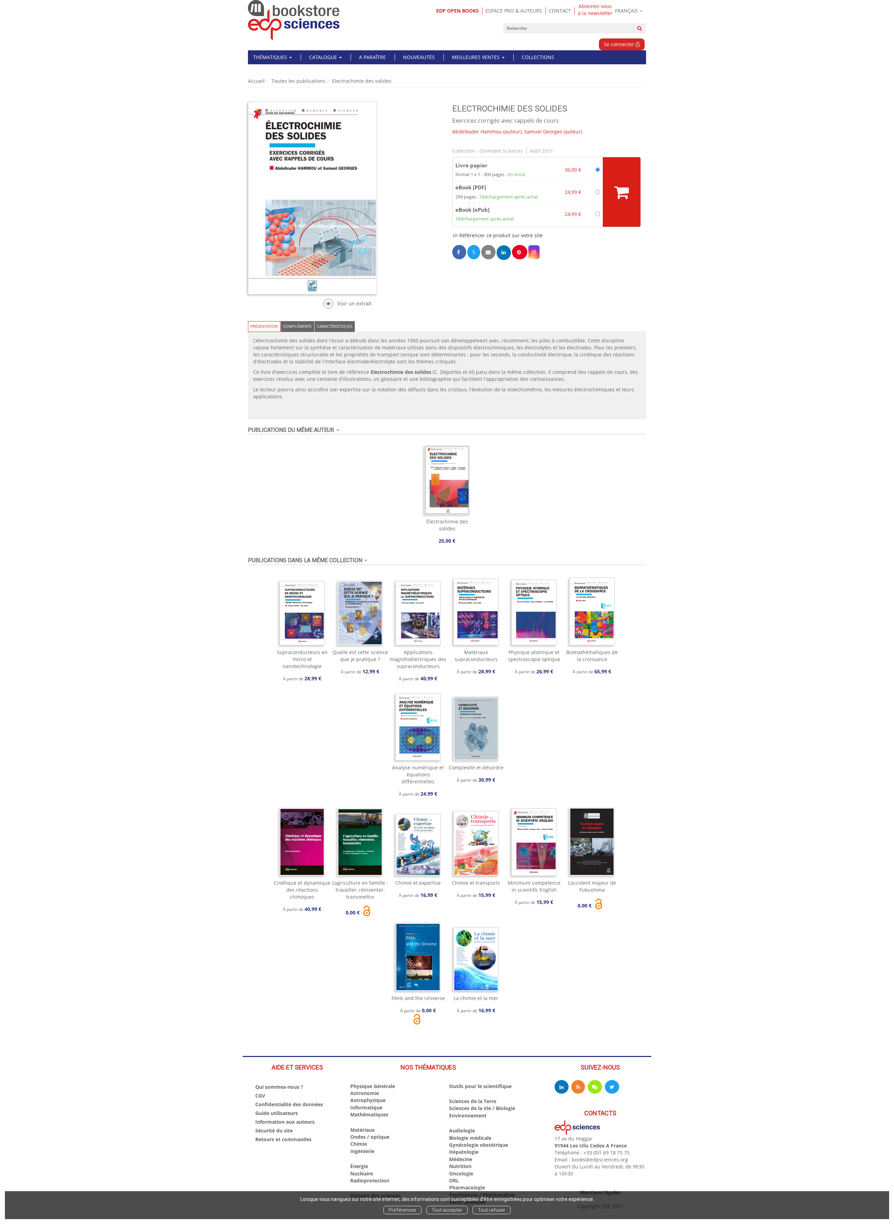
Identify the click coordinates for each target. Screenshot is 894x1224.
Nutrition (460, 1166)
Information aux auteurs (285, 1121)
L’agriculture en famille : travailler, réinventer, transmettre (360, 889)
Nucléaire (361, 1173)
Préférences (402, 1210)
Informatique (366, 1107)
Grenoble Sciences (501, 150)
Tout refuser (491, 1210)
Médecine (460, 1159)
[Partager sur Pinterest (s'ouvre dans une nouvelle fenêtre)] (519, 252)
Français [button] (626, 10)
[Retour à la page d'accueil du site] (294, 20)
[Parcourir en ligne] (347, 303)
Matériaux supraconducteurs (476, 655)
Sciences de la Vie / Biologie (482, 1108)
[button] (534, 252)
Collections (538, 57)
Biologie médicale (470, 1138)
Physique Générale (372, 1086)
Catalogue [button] (323, 57)
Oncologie (461, 1173)
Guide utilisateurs (276, 1113)
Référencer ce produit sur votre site (500, 235)
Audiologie (462, 1130)
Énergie (359, 1166)
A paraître (372, 57)
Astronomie (364, 1093)
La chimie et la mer (476, 998)
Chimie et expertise (418, 882)
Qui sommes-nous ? (279, 1087)
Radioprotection (369, 1180)
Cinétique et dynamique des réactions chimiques (302, 889)
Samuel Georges (543, 131)
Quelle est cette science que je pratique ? (360, 655)
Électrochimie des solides (447, 525)
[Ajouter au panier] (621, 192)
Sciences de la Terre (472, 1101)
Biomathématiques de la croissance (592, 655)
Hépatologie (463, 1152)
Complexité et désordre (476, 767)
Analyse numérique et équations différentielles (418, 774)
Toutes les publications (298, 81)
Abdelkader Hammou (477, 131)
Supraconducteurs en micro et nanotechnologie (302, 659)
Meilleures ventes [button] (476, 57)
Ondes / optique (369, 1137)
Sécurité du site (274, 1130)
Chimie (358, 1143)
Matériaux (362, 1129)
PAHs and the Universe (418, 998)
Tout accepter (447, 1210)
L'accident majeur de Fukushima (592, 886)
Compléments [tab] (297, 326)
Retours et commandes (283, 1139)
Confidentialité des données (289, 1104)
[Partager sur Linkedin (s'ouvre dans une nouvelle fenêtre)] (504, 252)
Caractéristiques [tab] (334, 326)
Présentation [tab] (264, 326)
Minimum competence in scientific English (534, 886)
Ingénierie (362, 1151)
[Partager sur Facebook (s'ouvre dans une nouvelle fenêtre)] (459, 252)
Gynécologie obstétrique (478, 1145)
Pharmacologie (467, 1187)
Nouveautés (419, 57)
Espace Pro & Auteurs (513, 10)
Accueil (256, 81)
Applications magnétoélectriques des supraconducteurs (418, 659)
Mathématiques (369, 1114)
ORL (454, 1180)
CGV (260, 1095)
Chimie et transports (476, 882)
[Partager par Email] (488, 252)
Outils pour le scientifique (480, 1086)
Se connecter (620, 44)
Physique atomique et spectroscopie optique (534, 655)
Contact (560, 10)
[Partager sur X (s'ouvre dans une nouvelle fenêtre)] (473, 252)
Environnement (467, 1115)
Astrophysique (368, 1100)
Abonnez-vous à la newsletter (595, 10)
